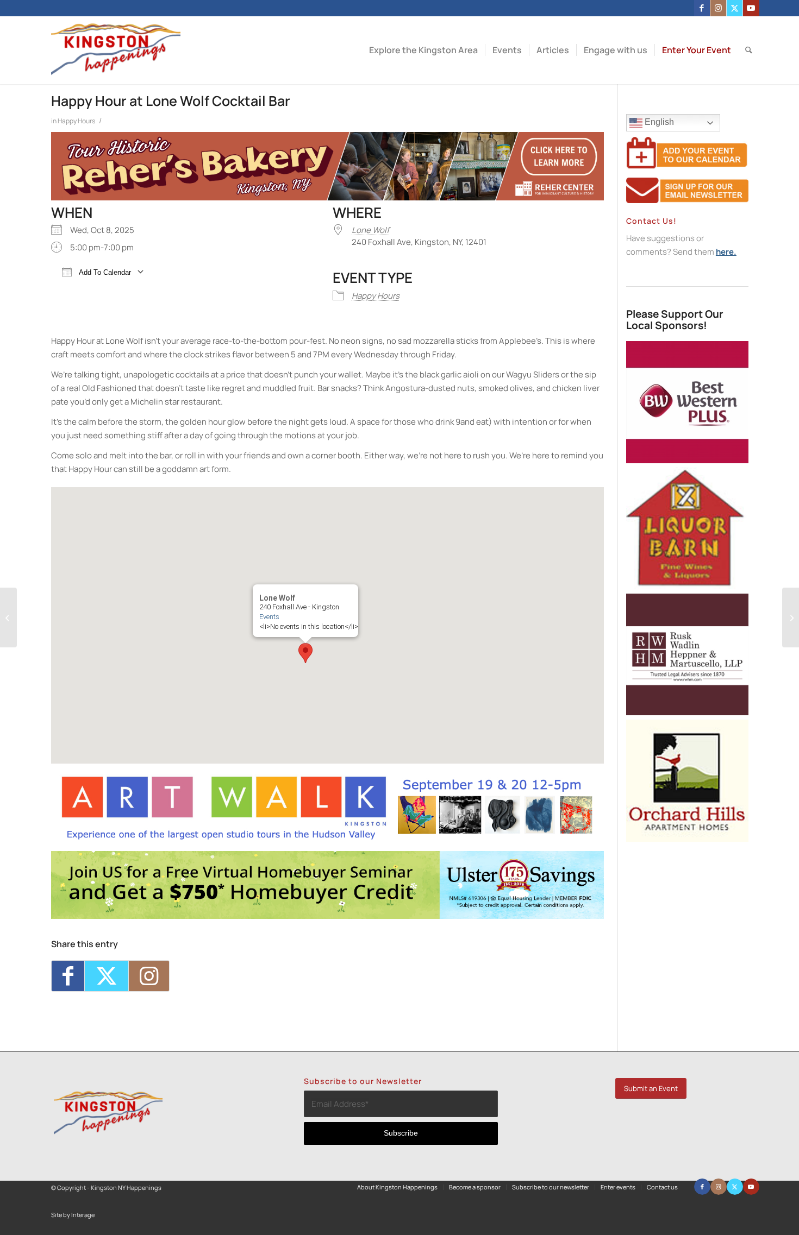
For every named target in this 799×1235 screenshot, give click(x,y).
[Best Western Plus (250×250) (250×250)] (687, 460)
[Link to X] (734, 8)
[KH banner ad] (327, 197)
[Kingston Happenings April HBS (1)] (327, 916)
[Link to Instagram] (718, 8)
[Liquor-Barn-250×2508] (687, 586)
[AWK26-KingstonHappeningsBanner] (327, 838)
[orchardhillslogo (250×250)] (687, 839)
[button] (305, 653)
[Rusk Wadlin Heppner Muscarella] (687, 712)
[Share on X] (106, 976)
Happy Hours (76, 120)
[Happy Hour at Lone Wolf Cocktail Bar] (8, 617)
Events (269, 617)
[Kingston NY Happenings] (116, 50)
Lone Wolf (370, 230)
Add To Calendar (104, 272)
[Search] (748, 50)
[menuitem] (423, 50)
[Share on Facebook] (68, 976)
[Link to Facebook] (702, 8)
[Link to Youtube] (751, 8)
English (658, 122)
